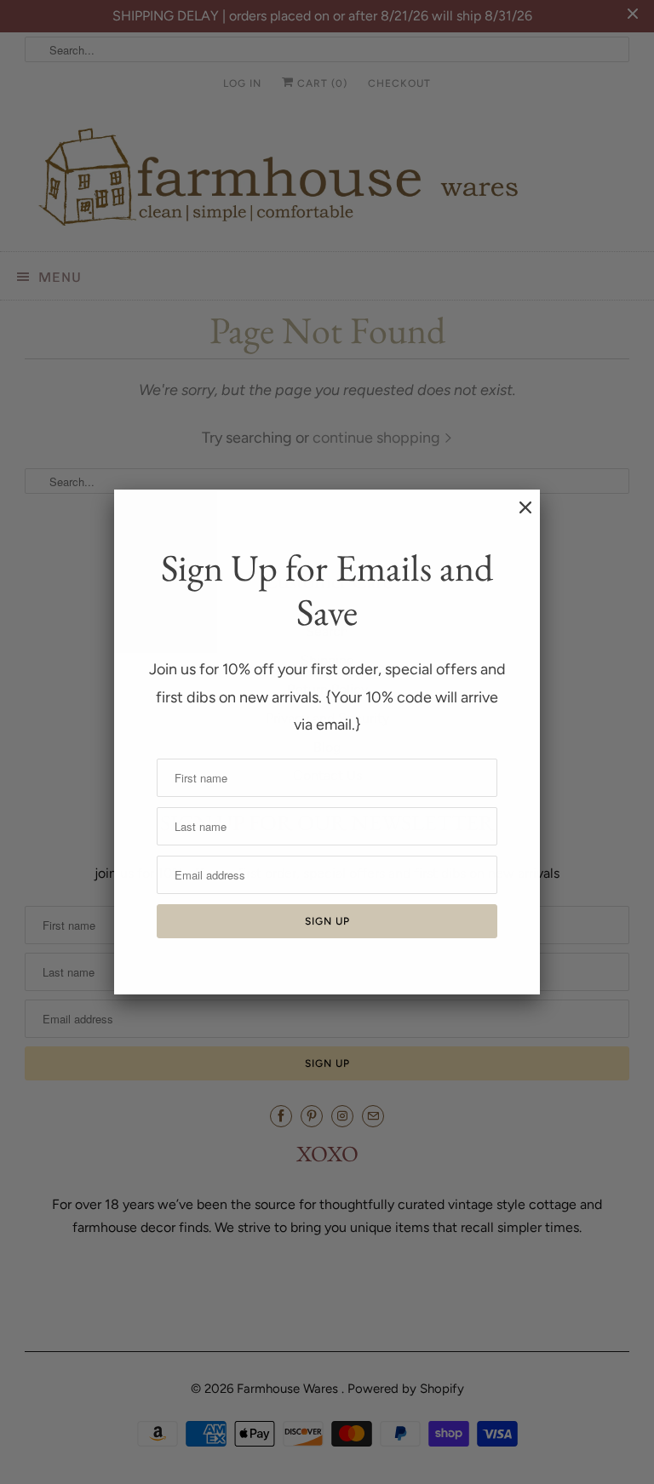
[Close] (516, 516)
